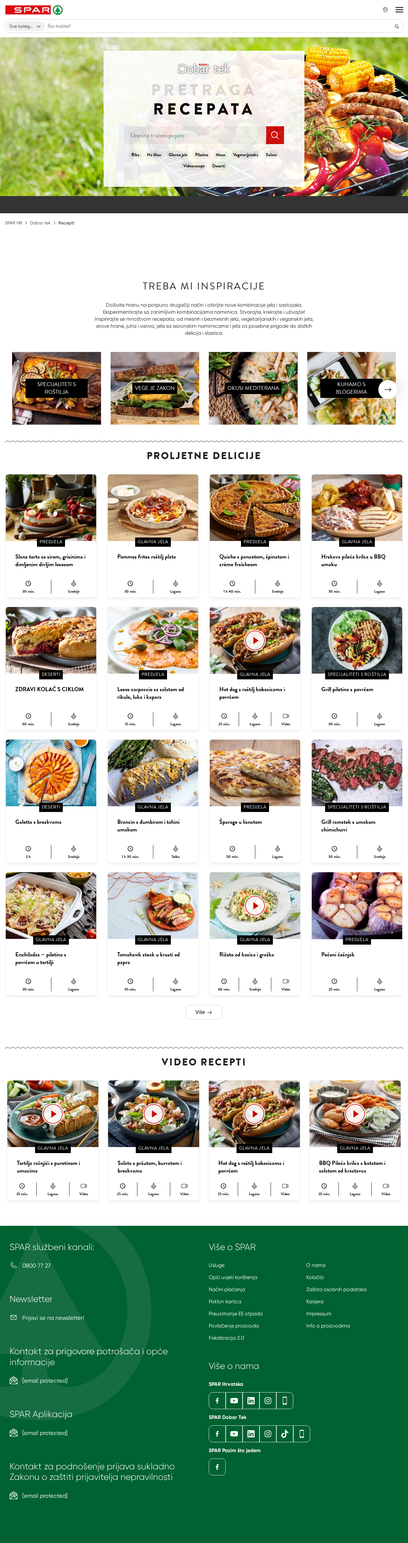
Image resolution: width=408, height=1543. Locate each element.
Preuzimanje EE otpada (236, 1314)
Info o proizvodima (328, 1326)
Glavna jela (178, 154)
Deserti (218, 166)
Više (200, 1012)
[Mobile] (284, 1400)
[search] (275, 135)
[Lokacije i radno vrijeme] (385, 10)
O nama (315, 1265)
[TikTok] (284, 1433)
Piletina (201, 154)
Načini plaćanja (227, 1289)
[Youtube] (234, 1400)
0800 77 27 (36, 1265)
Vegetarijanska (245, 154)
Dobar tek (40, 222)
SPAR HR (13, 222)
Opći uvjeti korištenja (233, 1277)
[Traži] (397, 26)
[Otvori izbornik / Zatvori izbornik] (399, 10)
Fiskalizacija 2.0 (226, 1338)
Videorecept (194, 166)
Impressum (319, 1314)
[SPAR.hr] (35, 10)
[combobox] (25, 26)
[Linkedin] (251, 1400)
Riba (135, 154)
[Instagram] (267, 1400)
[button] (387, 389)
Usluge (216, 1265)
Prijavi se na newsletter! (52, 1317)
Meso (220, 154)
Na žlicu (154, 154)
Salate (271, 154)
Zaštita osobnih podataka (336, 1289)
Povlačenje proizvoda (234, 1326)
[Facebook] (217, 1400)
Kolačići (315, 1277)
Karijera (315, 1301)
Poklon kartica (225, 1301)
